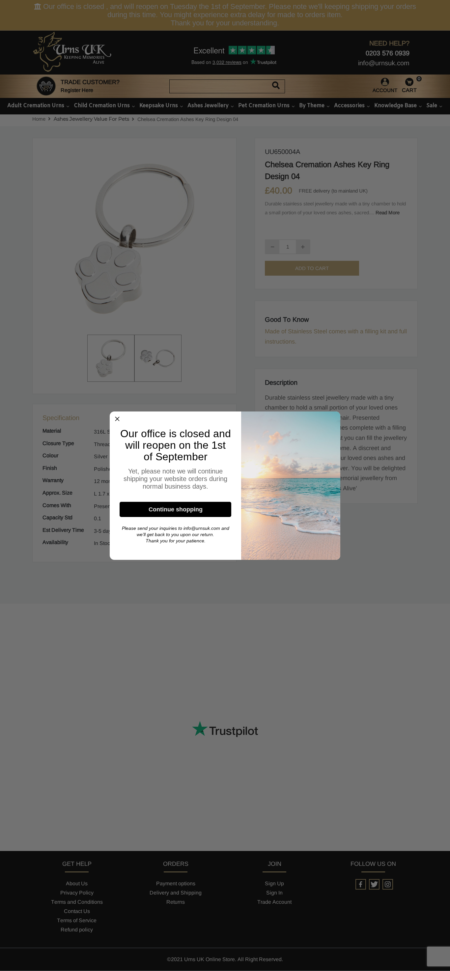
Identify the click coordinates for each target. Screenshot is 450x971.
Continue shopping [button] (176, 509)
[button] (117, 419)
